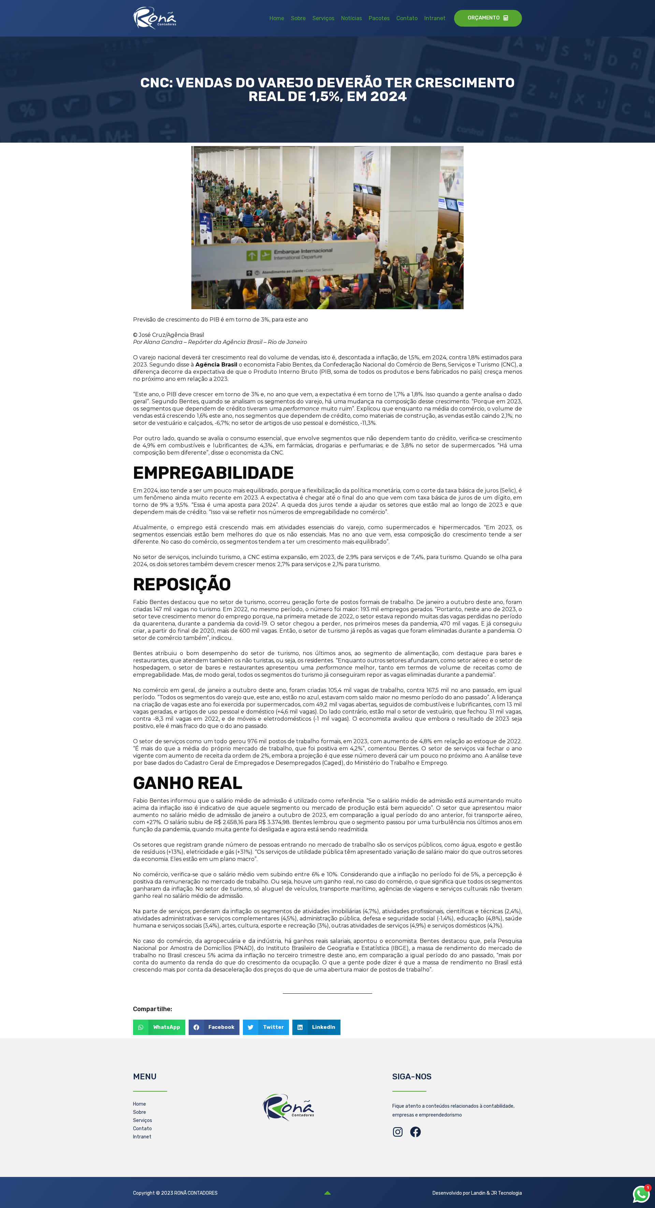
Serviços (323, 18)
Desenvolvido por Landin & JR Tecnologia (477, 1193)
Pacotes (379, 18)
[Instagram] (397, 1131)
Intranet (435, 18)
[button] (159, 1027)
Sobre (298, 18)
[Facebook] (415, 1131)
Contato (407, 18)
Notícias (351, 18)
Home (277, 18)
